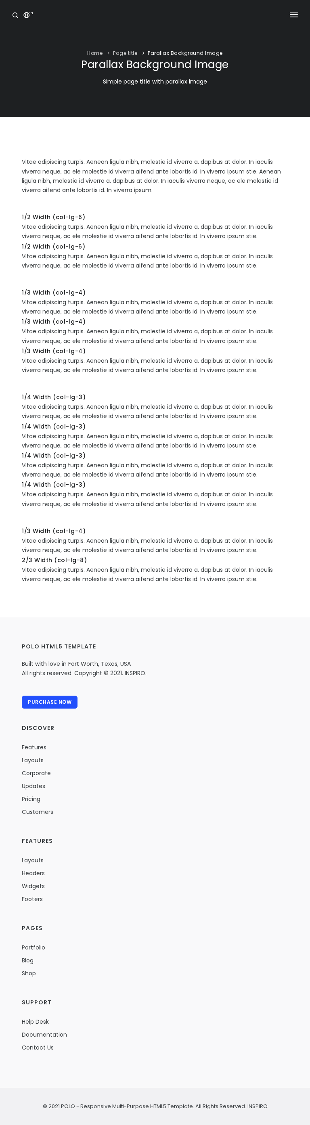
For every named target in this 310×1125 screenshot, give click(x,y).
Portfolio (33, 947)
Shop (29, 973)
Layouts (33, 760)
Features (34, 747)
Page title (125, 53)
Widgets (33, 886)
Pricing (31, 799)
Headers (33, 873)
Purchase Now (49, 701)
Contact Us (38, 1047)
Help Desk (35, 1022)
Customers (37, 812)
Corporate (36, 773)
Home (95, 53)
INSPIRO (257, 1106)
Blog (28, 960)
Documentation (44, 1035)
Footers (32, 899)
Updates (33, 786)
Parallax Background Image (185, 53)
